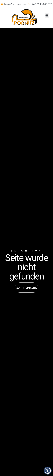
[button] (47, 15)
